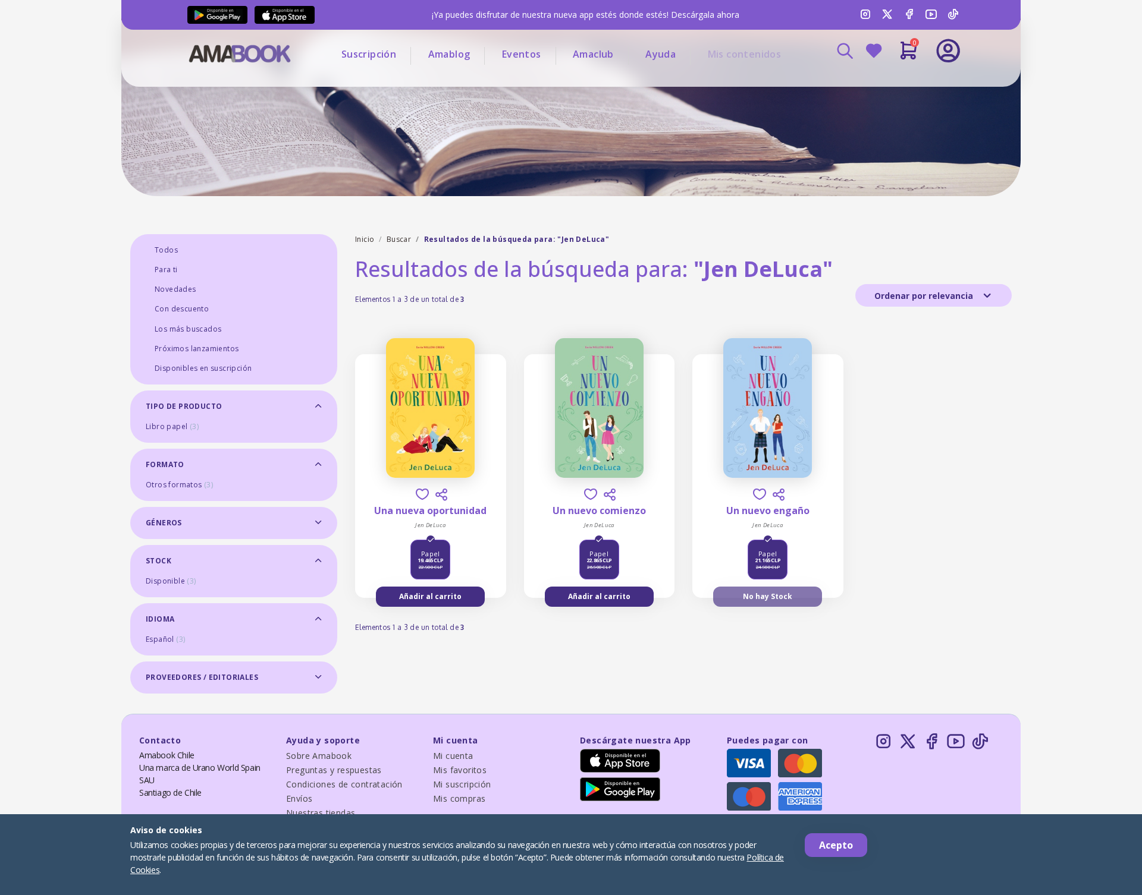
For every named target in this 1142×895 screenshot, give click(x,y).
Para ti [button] (166, 269)
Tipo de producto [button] (184, 406)
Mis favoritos (460, 770)
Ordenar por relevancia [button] (924, 295)
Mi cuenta (453, 755)
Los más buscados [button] (188, 329)
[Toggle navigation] (899, 83)
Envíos (299, 798)
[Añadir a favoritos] (422, 494)
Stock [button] (158, 561)
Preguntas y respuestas (334, 770)
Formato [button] (165, 464)
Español (165, 639)
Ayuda (660, 54)
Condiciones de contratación (344, 784)
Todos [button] (166, 250)
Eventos (521, 54)
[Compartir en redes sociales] (441, 494)
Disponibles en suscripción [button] (203, 368)
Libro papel (172, 426)
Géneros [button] (164, 523)
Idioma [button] (160, 619)
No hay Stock (767, 596)
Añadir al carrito (430, 596)
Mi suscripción (462, 784)
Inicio (364, 239)
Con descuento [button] (182, 309)
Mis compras (459, 798)
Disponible (171, 581)
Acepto (836, 845)
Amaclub (593, 54)
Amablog (449, 54)
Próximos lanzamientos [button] (197, 348)
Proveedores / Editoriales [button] (202, 677)
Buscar (399, 239)
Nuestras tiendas (320, 812)
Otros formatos (179, 485)
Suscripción (368, 54)
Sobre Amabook (319, 755)
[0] (909, 55)
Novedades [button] (175, 289)
